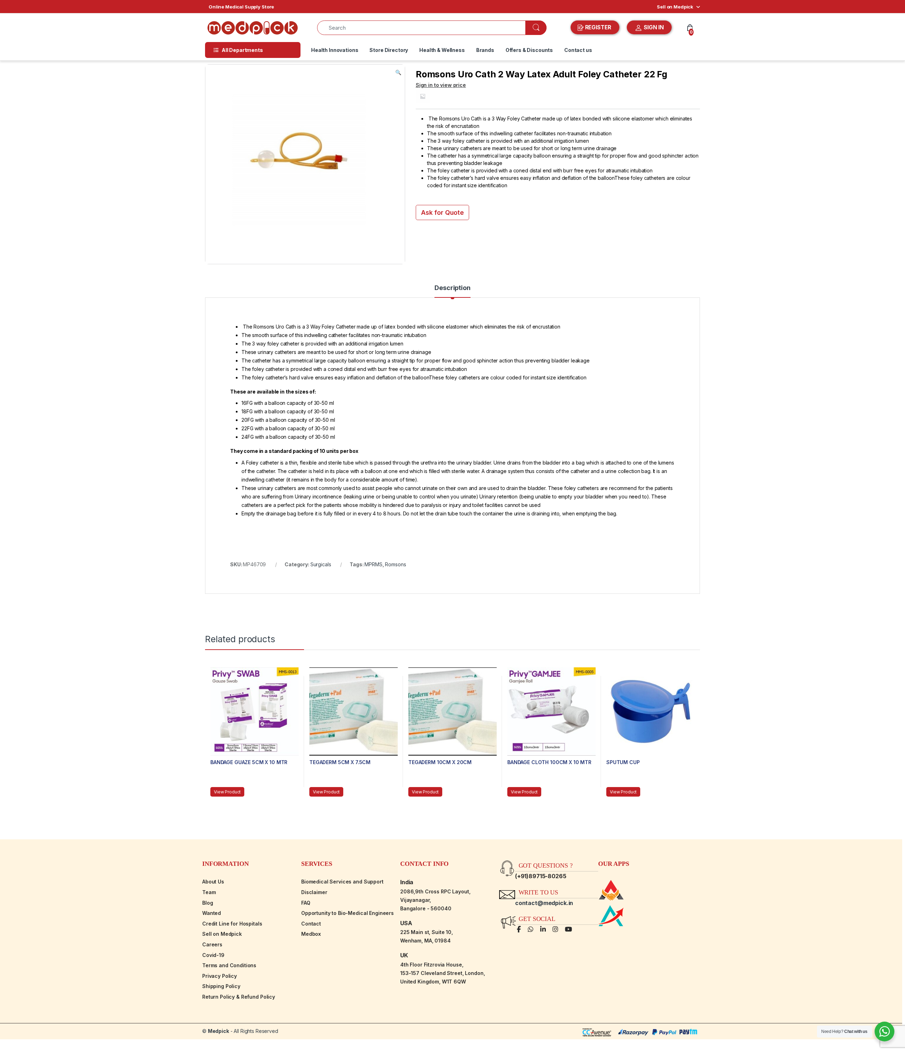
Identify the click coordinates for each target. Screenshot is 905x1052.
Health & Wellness (442, 50)
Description (452, 288)
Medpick (218, 1031)
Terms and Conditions (229, 965)
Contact (311, 924)
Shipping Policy (221, 986)
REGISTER (598, 27)
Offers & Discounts (529, 50)
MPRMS (373, 564)
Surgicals (320, 564)
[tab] (452, 291)
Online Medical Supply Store (241, 7)
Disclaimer (314, 892)
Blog (207, 903)
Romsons (395, 564)
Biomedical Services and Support (342, 882)
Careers (212, 944)
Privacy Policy (219, 976)
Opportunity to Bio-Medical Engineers (347, 913)
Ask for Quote (442, 212)
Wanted (211, 913)
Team (209, 892)
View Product (227, 791)
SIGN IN (653, 27)
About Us (213, 882)
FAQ (305, 903)
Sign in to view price (441, 85)
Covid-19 (213, 955)
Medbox (311, 934)
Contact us (578, 50)
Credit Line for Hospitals (232, 924)
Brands (485, 50)
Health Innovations (334, 50)
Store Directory (388, 50)
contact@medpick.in (544, 902)
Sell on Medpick (675, 7)
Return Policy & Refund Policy (238, 997)
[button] (398, 72)
